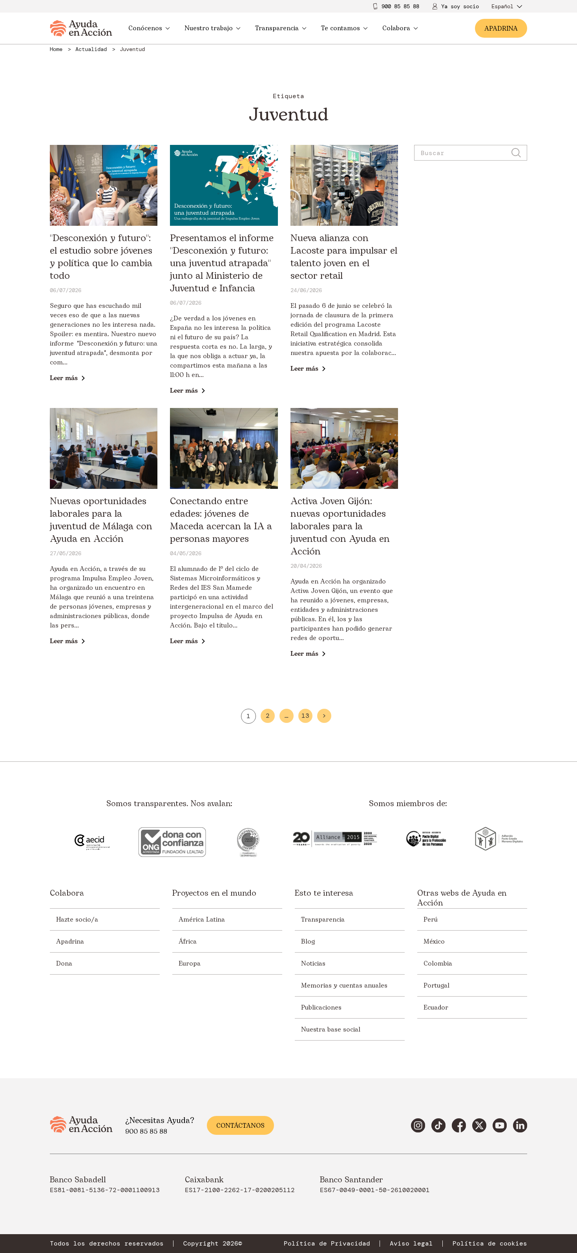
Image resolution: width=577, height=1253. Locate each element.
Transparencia (277, 28)
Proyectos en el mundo (214, 894)
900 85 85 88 (400, 6)
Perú (431, 919)
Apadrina (70, 941)
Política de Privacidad (327, 1243)
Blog (308, 941)
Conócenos (145, 28)
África (188, 941)
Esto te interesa (324, 894)
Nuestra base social (330, 1029)
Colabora (396, 28)
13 (305, 716)
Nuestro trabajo (208, 28)
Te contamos (340, 28)
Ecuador (436, 1007)
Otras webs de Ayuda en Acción (461, 898)
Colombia (438, 963)
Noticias (313, 963)
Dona (64, 963)
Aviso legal (411, 1243)
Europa (190, 963)
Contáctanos (240, 1125)
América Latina (202, 919)
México (434, 941)
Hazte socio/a (77, 919)
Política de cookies (490, 1243)
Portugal (436, 985)
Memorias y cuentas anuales (344, 985)
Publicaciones (321, 1007)
